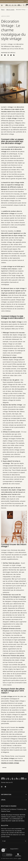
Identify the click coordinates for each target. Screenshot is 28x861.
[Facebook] (2, 55)
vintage (4, 767)
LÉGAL (3, 800)
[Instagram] (2, 786)
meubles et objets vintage (10, 763)
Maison (3, 9)
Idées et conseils (10, 9)
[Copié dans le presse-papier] (14, 55)
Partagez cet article (8, 52)
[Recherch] (23, 5)
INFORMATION (6, 794)
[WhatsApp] (11, 55)
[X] (5, 55)
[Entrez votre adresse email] (25, 841)
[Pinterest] (8, 55)
